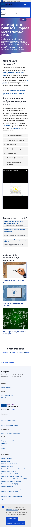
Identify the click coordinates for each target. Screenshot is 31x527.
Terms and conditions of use (8, 395)
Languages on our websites (8, 440)
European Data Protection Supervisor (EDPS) (12, 489)
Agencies (3, 499)
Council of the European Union (9, 463)
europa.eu (14, 409)
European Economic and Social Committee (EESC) (14, 478)
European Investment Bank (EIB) (9, 484)
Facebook (5, 352)
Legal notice (4, 446)
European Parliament (6, 458)
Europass (5, 371)
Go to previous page (8, 362)
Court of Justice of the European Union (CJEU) (13, 468)
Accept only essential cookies (15, 523)
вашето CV (6, 126)
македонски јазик (25, 5)
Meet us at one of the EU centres (9, 425)
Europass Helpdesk (6, 387)
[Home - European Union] (11, 5)
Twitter (13, 352)
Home (3, 9)
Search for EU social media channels (10, 433)
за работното (15, 128)
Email (27, 352)
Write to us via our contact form (9, 423)
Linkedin (21, 352)
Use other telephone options (8, 420)
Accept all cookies (12, 518)
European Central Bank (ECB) (8, 471)
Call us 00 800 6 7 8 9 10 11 (8, 418)
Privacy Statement (5, 397)
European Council (5, 461)
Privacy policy (4, 443)
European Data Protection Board (9, 491)
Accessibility (4, 380)
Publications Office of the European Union (11, 496)
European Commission (7, 466)
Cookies (3, 448)
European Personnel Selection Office (10, 494)
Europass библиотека (17, 90)
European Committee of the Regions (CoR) (12, 481)
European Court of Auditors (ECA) (9, 473)
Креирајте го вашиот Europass (13, 94)
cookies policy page (12, 509)
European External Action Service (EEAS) (11, 476)
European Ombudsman (7, 486)
